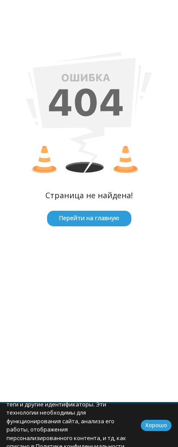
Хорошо (156, 425)
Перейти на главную (89, 218)
